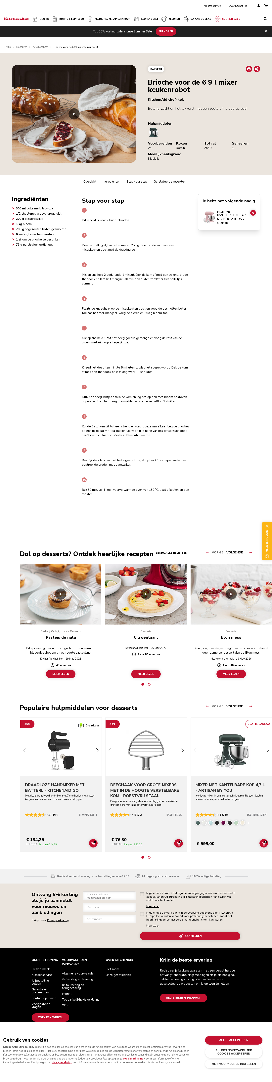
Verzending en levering (77, 979)
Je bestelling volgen (40, 982)
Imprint (67, 994)
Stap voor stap (137, 182)
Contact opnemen (44, 998)
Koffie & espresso (71, 19)
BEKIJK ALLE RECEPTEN (171, 553)
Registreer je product (183, 998)
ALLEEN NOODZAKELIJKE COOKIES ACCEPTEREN (234, 1052)
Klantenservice (212, 6)
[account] (258, 6)
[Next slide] (97, 750)
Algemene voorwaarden (78, 973)
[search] (265, 19)
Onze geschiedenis (118, 975)
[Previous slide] (24, 750)
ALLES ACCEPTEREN (233, 1040)
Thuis (7, 47)
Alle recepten (40, 47)
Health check (41, 969)
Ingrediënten (111, 182)
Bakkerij (156, 69)
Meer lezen (152, 906)
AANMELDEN (193, 936)
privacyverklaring (61, 1062)
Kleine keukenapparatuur (112, 19)
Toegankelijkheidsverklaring (81, 1000)
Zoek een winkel (50, 1017)
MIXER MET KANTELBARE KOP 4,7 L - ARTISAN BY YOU (231, 215)
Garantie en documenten (40, 990)
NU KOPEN (166, 31)
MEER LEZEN (60, 674)
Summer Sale (231, 19)
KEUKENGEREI (149, 19)
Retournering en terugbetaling (73, 986)
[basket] (266, 6)
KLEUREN (174, 19)
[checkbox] (142, 894)
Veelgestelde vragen (41, 1005)
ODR (65, 1005)
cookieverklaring (133, 1058)
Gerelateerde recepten (170, 182)
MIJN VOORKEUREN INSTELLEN (234, 1063)
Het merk (112, 969)
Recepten (21, 47)
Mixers (44, 19)
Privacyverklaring (58, 920)
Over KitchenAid (238, 6)
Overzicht (89, 182)
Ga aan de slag (200, 19)
